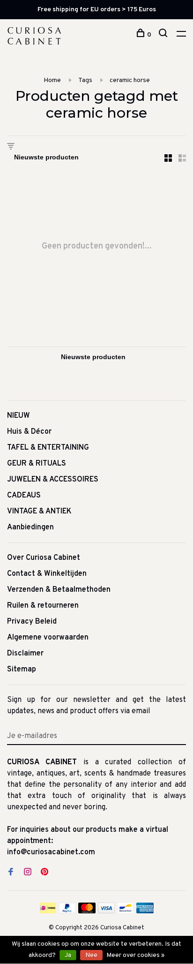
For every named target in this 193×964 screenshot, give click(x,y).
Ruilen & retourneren (43, 605)
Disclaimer (25, 653)
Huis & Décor (29, 432)
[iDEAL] (47, 911)
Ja (68, 955)
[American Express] (145, 911)
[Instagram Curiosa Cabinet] (27, 873)
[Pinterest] (44, 873)
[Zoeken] (164, 35)
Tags (85, 80)
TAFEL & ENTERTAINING (48, 447)
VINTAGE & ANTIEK (39, 511)
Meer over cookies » (135, 955)
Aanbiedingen (30, 527)
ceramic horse (130, 80)
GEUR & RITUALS (36, 463)
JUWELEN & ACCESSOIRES (52, 479)
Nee (91, 955)
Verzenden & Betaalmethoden (59, 590)
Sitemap (21, 669)
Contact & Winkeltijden (47, 574)
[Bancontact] (125, 911)
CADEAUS (24, 495)
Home (52, 80)
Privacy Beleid (32, 621)
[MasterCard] (87, 911)
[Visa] (106, 911)
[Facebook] (11, 873)
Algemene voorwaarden (48, 637)
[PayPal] (67, 911)
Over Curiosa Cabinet (43, 558)
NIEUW (18, 416)
